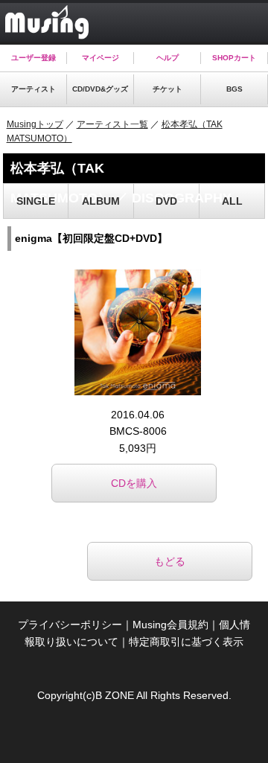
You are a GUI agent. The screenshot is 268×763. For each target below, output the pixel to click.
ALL (232, 201)
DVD (166, 201)
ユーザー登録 (33, 58)
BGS (234, 89)
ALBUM (101, 201)
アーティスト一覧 (112, 124)
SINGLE (35, 201)
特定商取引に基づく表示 (186, 642)
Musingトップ (35, 124)
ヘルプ (167, 58)
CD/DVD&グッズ (100, 89)
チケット (167, 89)
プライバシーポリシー (70, 624)
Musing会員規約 (170, 624)
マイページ (100, 58)
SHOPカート (234, 58)
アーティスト (33, 89)
